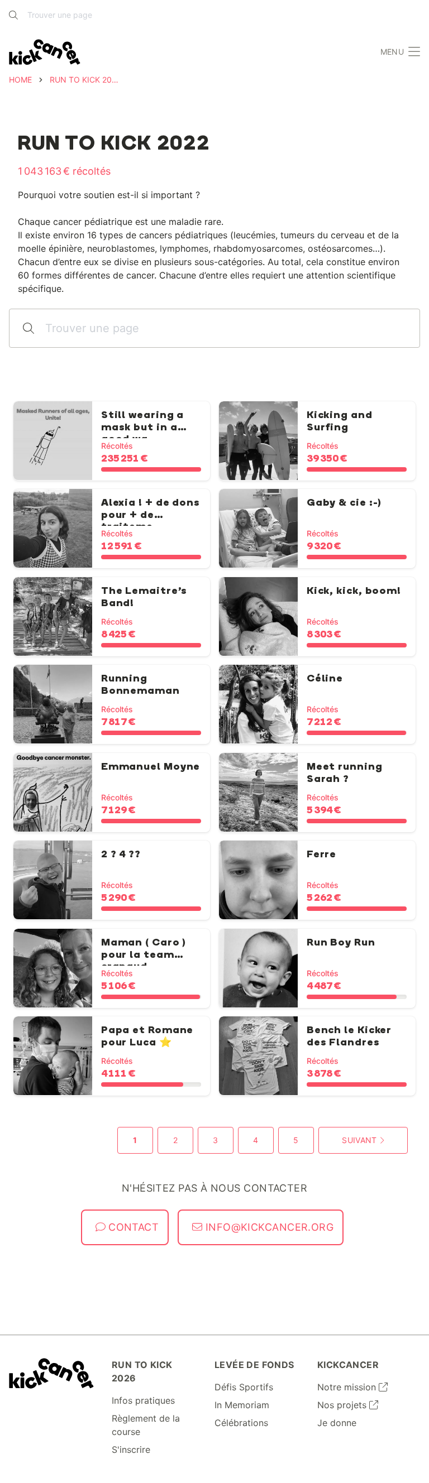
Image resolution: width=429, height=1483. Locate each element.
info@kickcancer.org (267, 1227)
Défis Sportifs (243, 1387)
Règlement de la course (146, 1425)
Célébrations (241, 1422)
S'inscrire (131, 1449)
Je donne (336, 1422)
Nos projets (343, 1404)
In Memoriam (241, 1404)
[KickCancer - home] (44, 52)
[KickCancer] (51, 1373)
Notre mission (348, 1387)
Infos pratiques (143, 1400)
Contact (132, 1227)
